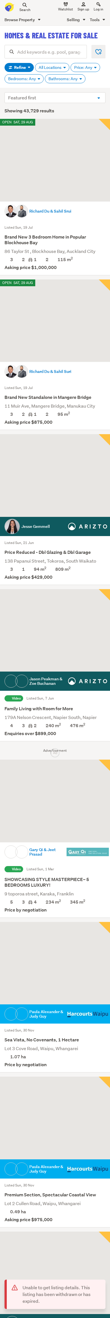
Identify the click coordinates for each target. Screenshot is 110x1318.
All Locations (50, 67)
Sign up (83, 9)
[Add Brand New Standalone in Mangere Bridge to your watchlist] (104, 285)
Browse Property (20, 19)
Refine (20, 67)
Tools (95, 19)
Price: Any (83, 67)
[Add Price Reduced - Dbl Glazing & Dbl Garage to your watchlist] (104, 439)
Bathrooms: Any (63, 78)
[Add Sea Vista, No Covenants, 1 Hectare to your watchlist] (104, 927)
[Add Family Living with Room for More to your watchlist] (104, 594)
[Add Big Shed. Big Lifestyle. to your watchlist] (104, 1237)
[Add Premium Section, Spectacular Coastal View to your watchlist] (104, 1082)
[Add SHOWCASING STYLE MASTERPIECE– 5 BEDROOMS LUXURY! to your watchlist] (104, 765)
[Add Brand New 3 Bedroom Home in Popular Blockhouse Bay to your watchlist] (104, 124)
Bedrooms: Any (22, 78)
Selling (74, 19)
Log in (98, 9)
